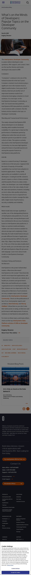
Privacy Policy (10, 565)
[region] (15, 558)
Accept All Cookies (15, 572)
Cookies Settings (15, 568)
